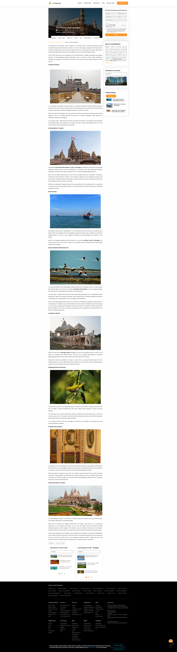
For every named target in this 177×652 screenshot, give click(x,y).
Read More (108, 63)
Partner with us (87, 629)
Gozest (97, 614)
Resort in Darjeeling (121, 591)
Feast (49, 625)
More (49, 616)
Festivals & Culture (76, 640)
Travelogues (51, 631)
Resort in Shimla (62, 588)
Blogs (61, 631)
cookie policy (92, 647)
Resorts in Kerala (122, 593)
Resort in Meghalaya (65, 595)
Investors (62, 602)
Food (81, 37)
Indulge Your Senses (88, 609)
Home (49, 42)
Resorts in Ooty (52, 614)
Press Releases (87, 623)
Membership (87, 3)
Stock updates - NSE (65, 616)
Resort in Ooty (111, 593)
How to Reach (75, 638)
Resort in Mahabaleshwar (54, 593)
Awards (73, 605)
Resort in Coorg (122, 588)
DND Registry (99, 623)
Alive (49, 627)
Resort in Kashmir (111, 588)
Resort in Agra (67, 593)
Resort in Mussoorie (109, 591)
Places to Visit (62, 37)
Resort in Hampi (52, 591)
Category (111, 96)
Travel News (75, 636)
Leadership (74, 610)
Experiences (96, 3)
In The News (87, 627)
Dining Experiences (88, 612)
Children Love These (89, 610)
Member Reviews (87, 37)
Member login (110, 3)
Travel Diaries (63, 623)
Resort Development (89, 631)
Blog (103, 3)
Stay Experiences (88, 605)
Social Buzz (62, 629)
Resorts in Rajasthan (53, 595)
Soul (49, 629)
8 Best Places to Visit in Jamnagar (68, 28)
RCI (96, 629)
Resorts (80, 3)
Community (63, 621)
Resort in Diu (101, 593)
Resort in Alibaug (98, 591)
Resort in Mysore (78, 593)
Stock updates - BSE (65, 614)
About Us (74, 602)
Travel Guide (96, 37)
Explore (50, 632)
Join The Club (122, 3)
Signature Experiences (89, 607)
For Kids (76, 37)
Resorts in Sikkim (52, 612)
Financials (62, 609)
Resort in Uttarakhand (64, 591)
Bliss (96, 612)
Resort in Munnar (76, 591)
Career (73, 607)
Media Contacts (88, 625)
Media (85, 621)
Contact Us (110, 602)
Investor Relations (64, 612)
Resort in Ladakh (87, 591)
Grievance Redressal (100, 625)
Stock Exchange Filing (65, 610)
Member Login (99, 616)
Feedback (98, 621)
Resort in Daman (86, 588)
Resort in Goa (51, 588)
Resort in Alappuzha (98, 588)
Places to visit (60, 42)
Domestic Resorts (53, 602)
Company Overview (77, 609)
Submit (116, 35)
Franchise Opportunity (101, 627)
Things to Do (69, 37)
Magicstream (52, 621)
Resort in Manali (74, 588)
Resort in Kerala (52, 607)
